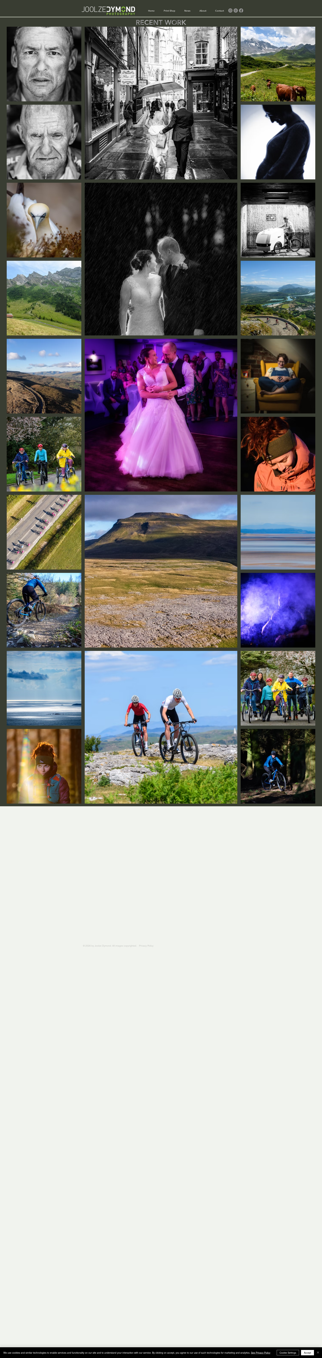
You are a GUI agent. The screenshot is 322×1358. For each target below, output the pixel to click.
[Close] (318, 1352)
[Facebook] (241, 10)
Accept (307, 1352)
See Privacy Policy (260, 1352)
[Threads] (236, 10)
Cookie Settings (288, 1352)
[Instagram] (230, 10)
